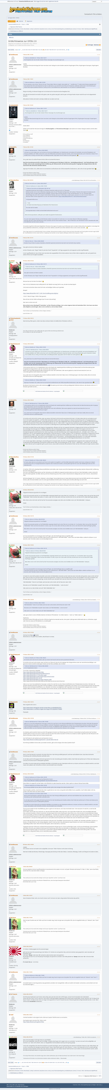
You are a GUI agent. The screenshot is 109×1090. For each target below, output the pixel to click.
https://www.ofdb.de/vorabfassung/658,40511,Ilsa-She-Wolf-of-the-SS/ (40, 739)
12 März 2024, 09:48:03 (27, 866)
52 (57, 49)
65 (67, 49)
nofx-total (13, 1037)
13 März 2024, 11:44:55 (27, 972)
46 (47, 49)
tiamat (74, 29)
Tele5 (83, 29)
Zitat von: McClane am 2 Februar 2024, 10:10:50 (35, 82)
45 (45, 49)
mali (53, 29)
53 (59, 49)
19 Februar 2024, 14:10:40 (28, 751)
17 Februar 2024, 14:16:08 (28, 654)
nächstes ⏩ (97, 45)
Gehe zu (80, 1076)
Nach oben (10, 1062)
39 (34, 49)
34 (26, 49)
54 (60, 49)
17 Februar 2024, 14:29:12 (28, 701)
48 (50, 49)
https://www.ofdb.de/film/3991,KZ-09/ (32, 678)
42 (39, 49)
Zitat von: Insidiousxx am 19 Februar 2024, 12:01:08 (36, 777)
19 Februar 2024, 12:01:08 (28, 718)
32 (23, 49)
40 (36, 49)
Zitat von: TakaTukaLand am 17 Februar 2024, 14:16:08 (36, 721)
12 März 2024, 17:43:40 (27, 917)
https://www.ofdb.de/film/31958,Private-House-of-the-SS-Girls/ (38, 676)
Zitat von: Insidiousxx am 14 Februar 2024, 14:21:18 (36, 548)
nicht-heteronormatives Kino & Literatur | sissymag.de (47, 391)
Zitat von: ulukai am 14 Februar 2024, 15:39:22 (35, 602)
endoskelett (14, 105)
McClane (17, 29)
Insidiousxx (14, 54)
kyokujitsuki (14, 946)
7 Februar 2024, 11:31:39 (28, 54)
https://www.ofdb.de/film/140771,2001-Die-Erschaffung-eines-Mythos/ (40, 293)
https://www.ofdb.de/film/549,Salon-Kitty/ (33, 672)
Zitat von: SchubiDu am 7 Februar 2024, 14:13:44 (35, 347)
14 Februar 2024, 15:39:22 (28, 545)
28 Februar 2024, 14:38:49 (28, 844)
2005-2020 (58, 1088)
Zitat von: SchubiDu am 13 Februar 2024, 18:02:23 (35, 460)
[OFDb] (9, 130)
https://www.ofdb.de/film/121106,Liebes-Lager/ (35, 675)
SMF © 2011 (15, 1084)
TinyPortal (75, 1084)
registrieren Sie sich (53, 1)
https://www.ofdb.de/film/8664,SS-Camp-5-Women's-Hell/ (37, 679)
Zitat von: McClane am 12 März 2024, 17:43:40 (34, 975)
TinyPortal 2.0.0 (52, 1088)
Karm (46, 29)
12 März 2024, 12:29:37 (27, 895)
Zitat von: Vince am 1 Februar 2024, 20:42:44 (34, 241)
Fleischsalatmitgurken (59, 29)
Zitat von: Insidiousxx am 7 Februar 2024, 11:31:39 (35, 108)
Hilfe (79, 1084)
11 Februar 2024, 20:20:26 (28, 343)
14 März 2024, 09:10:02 (27, 1037)
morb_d (49, 29)
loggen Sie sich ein (41, 1)
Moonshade (26, 29)
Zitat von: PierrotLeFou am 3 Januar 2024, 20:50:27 (36, 183)
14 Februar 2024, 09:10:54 (28, 489)
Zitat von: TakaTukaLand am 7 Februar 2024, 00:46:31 (36, 150)
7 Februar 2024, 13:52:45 (28, 105)
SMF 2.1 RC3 (9, 1084)
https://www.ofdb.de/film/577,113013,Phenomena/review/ (72, 196)
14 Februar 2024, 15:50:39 (28, 599)
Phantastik (14, 702)
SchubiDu (13, 147)
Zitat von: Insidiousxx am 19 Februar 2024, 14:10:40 (36, 793)
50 (54, 49)
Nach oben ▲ (99, 1084)
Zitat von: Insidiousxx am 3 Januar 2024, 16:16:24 (36, 186)
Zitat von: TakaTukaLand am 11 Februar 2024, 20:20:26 (36, 403)
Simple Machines (21, 1084)
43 (41, 49)
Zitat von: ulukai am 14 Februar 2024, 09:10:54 (35, 519)
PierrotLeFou (14, 180)
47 (49, 49)
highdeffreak (94, 29)
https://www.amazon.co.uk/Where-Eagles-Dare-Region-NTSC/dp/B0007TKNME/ (42, 709)
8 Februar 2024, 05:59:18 (28, 180)
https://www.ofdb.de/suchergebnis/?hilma (33, 1022)
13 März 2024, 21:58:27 (27, 1014)
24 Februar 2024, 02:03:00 (28, 773)
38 (33, 49)
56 (64, 49)
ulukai (12, 261)
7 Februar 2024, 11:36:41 (28, 79)
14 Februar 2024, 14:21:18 (28, 516)
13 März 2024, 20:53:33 (27, 994)
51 (55, 49)
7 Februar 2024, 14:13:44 (28, 147)
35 (28, 49)
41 (38, 49)
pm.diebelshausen (68, 29)
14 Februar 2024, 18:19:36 (28, 632)
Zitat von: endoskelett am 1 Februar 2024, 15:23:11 (36, 57)
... (21, 49)
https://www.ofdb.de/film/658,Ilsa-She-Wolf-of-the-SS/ (36, 673)
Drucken (98, 49)
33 (24, 49)
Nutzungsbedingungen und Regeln (88, 1084)
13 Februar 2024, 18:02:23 (28, 400)
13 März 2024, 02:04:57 (27, 946)
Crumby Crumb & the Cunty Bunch (37, 29)
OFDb (12, 37)
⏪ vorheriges (89, 45)
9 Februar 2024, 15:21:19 (28, 237)
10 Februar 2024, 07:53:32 (28, 260)
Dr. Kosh (21, 29)
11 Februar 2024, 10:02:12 (28, 318)
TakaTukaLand (87, 29)
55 (62, 49)
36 (29, 49)
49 (52, 49)
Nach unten (11, 49)
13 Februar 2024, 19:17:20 (28, 456)
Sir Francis (78, 29)
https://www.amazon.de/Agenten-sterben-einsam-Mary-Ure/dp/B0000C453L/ (42, 707)
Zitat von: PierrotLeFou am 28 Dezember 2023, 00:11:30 (38, 188)
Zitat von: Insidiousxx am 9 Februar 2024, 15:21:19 (35, 264)
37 (31, 49)
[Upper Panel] (99, 24)
